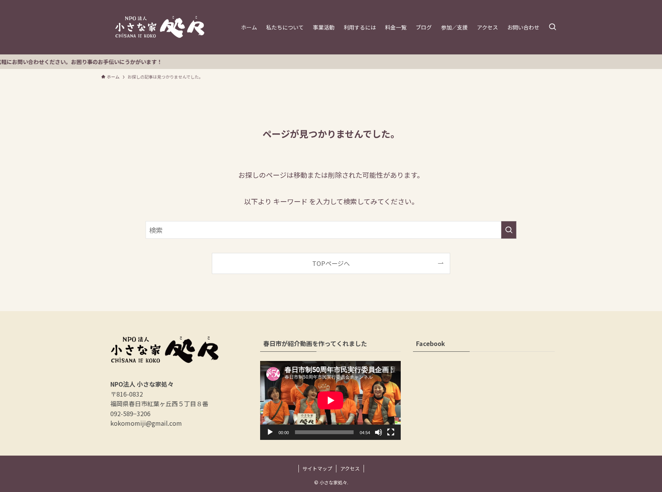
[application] (330, 400)
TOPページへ (331, 263)
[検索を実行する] (508, 230)
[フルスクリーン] (391, 432)
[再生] (270, 432)
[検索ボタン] (552, 27)
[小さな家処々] (159, 27)
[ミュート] (378, 432)
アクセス (350, 468)
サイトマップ (317, 468)
